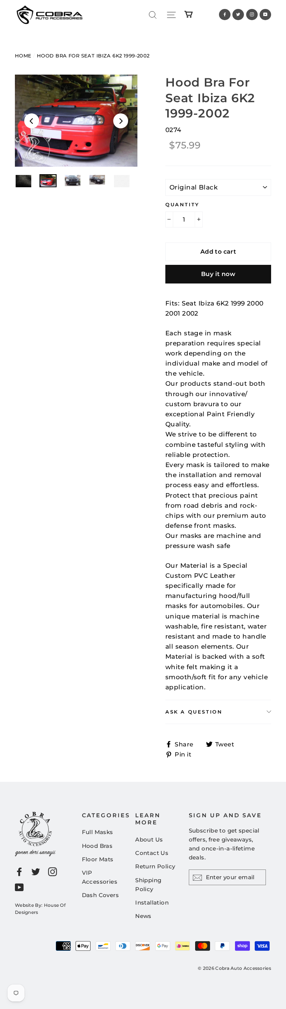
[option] (76, 121)
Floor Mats (98, 859)
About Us (149, 839)
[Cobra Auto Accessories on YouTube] (19, 887)
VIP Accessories (100, 877)
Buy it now (218, 274)
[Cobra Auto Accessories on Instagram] (52, 871)
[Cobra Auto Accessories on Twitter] (35, 871)
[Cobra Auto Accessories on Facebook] (19, 871)
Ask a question (193, 712)
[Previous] (31, 120)
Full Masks (97, 832)
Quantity (182, 204)
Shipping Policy (148, 885)
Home (23, 56)
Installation (152, 902)
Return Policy (155, 866)
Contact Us (151, 852)
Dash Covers (100, 895)
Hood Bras (97, 845)
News (143, 915)
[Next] (120, 120)
